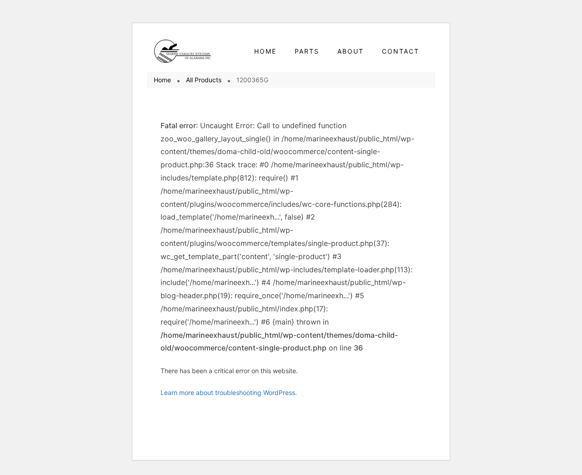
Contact (400, 51)
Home (162, 80)
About (350, 51)
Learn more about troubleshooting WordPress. (229, 392)
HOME (265, 51)
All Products (203, 80)
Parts (307, 51)
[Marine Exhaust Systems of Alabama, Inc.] (183, 51)
